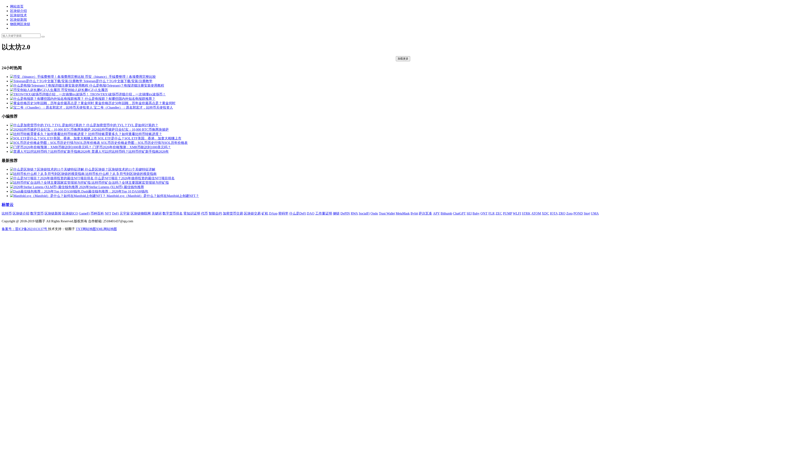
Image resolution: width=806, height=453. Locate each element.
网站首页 (17, 6)
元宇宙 (125, 213)
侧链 (336, 213)
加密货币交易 (233, 213)
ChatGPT (459, 213)
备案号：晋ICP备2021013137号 (25, 229)
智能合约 (215, 213)
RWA (354, 213)
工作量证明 (323, 213)
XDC (545, 213)
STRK (526, 213)
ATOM (536, 213)
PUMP (507, 213)
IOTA (554, 213)
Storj (587, 213)
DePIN (345, 213)
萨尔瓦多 (425, 213)
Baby (476, 213)
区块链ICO (70, 213)
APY (436, 213)
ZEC (499, 213)
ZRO (562, 213)
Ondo (374, 213)
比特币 (7, 213)
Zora (569, 213)
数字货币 (37, 213)
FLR (491, 213)
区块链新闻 (18, 19)
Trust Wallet (387, 213)
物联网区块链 (20, 24)
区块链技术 (18, 15)
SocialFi (364, 213)
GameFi (84, 213)
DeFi (115, 213)
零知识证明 (191, 213)
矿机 (265, 213)
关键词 (157, 213)
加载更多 (403, 58)
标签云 (8, 204)
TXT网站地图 (86, 229)
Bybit (414, 213)
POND (578, 213)
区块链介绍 (18, 11)
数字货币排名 (172, 213)
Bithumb (446, 213)
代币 (204, 213)
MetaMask (403, 213)
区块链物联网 (141, 213)
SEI (469, 213)
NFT (108, 213)
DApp (273, 213)
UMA (595, 213)
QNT (484, 213)
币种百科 (97, 213)
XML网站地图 (106, 229)
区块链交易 (252, 213)
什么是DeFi (297, 213)
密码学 (283, 213)
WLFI (517, 213)
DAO (310, 213)
